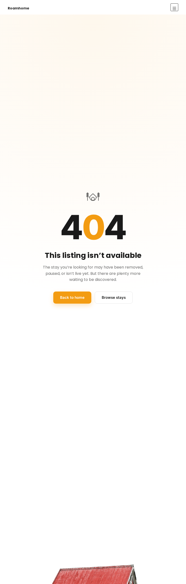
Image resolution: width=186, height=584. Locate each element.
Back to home (72, 297)
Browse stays (114, 297)
